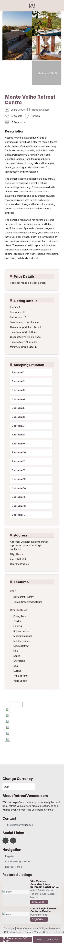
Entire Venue (18, 109)
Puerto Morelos (38, 914)
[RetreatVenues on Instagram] (13, 841)
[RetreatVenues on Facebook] (5, 841)
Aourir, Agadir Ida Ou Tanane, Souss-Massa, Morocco (42, 894)
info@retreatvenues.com (20, 824)
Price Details (24, 276)
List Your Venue (13, 866)
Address (21, 535)
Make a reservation (47, 939)
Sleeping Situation (29, 365)
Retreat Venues (12, 932)
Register (9, 856)
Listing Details (25, 301)
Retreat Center (40, 109)
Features (21, 582)
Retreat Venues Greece (38, 932)
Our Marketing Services (18, 861)
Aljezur (19, 554)
